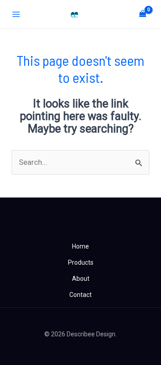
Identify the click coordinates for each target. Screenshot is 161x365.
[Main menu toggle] (16, 14)
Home (80, 246)
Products (80, 262)
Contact (80, 294)
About (80, 278)
